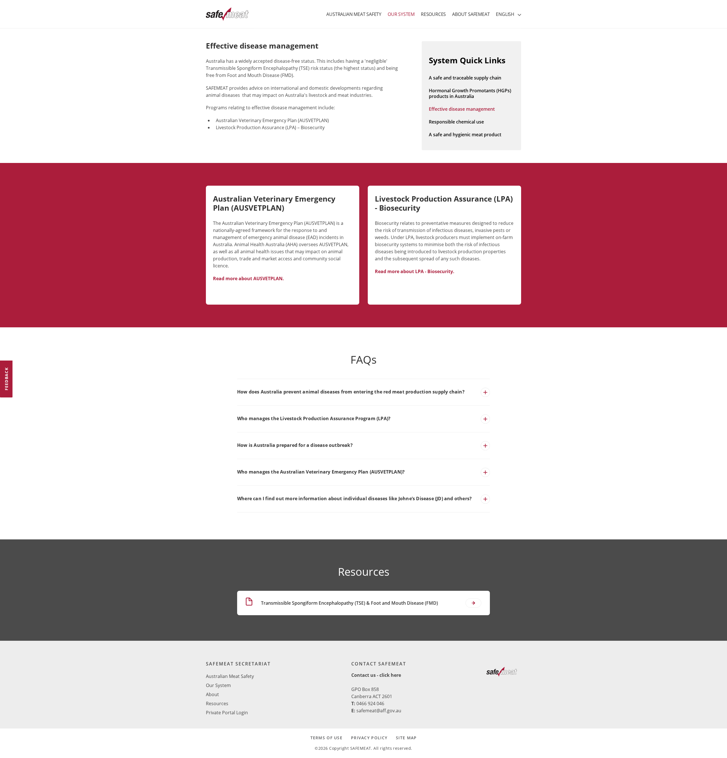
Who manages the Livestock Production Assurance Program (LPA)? (313, 418)
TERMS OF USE (326, 737)
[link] (501, 673)
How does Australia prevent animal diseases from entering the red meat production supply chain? (351, 392)
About (212, 694)
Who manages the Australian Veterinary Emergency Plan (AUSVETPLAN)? (321, 472)
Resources (217, 703)
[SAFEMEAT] (227, 14)
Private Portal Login (227, 712)
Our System (218, 685)
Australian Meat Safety (230, 676)
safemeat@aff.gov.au (378, 710)
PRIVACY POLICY (369, 737)
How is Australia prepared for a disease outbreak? (295, 445)
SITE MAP (406, 737)
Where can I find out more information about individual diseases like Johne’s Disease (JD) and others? (354, 498)
